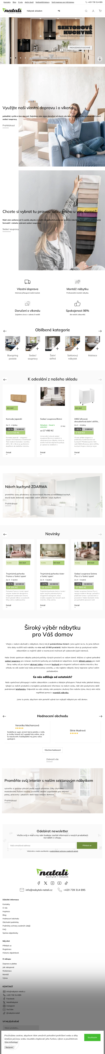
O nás (20, 2)
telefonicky (21, 689)
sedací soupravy (12, 661)
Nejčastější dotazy (43, 2)
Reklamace (7, 971)
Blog (14, 2)
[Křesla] (92, 343)
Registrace (7, 949)
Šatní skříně (33, 357)
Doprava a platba (10, 964)
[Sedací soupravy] (12, 343)
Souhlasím (92, 1037)
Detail (8, 452)
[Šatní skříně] (32, 343)
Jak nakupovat (8, 967)
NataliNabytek (46, 883)
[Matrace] (72, 343)
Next (100, 331)
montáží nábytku (61, 692)
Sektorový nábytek (52, 357)
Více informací (11, 1042)
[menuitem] (34, 10)
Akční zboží (29, 2)
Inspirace (6, 911)
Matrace (72, 355)
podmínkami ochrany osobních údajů (64, 851)
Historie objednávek (11, 953)
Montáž (6, 974)
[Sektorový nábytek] (52, 343)
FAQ (4, 929)
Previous (5, 331)
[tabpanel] (18, 420)
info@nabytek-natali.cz (39, 889)
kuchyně (55, 664)
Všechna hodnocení (53, 750)
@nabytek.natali (66, 883)
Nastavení (9, 1047)
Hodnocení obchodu (11, 918)
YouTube (59, 883)
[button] (6, 41)
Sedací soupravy (13, 357)
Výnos (5, 978)
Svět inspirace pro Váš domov (63, 2)
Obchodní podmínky (11, 922)
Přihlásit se (87, 845)
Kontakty (7, 2)
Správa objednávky (10, 933)
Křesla (92, 355)
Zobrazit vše (52, 759)
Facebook (39, 883)
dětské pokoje (85, 661)
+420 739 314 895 (74, 889)
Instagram (52, 883)
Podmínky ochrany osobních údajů (16, 926)
